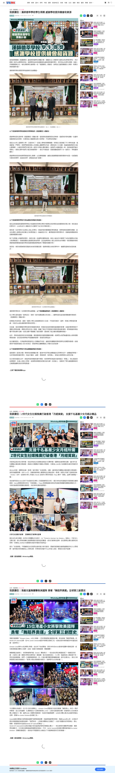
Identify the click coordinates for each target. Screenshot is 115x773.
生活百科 (96, 44)
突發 (95, 70)
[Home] (11, 2)
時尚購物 (96, 87)
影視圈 (95, 26)
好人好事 (21, 9)
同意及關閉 (100, 769)
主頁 (11, 9)
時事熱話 (96, 61)
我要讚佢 (15, 9)
